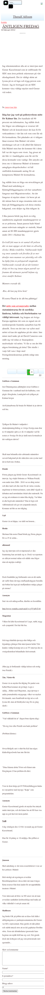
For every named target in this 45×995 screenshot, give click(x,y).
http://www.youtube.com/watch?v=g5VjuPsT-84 (21, 608)
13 (40, 375)
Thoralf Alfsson (22, 16)
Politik (4, 22)
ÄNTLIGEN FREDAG (20, 26)
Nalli (4, 821)
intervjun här (10, 107)
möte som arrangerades (17, 306)
